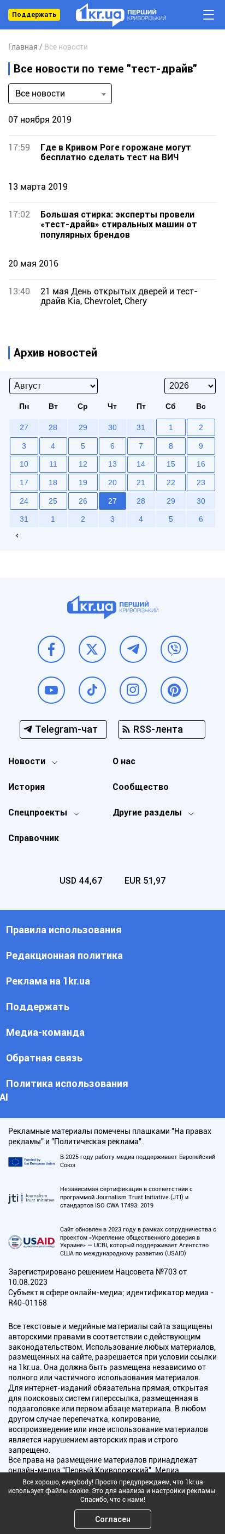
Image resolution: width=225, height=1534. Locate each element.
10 (24, 464)
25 (53, 501)
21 (141, 482)
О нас (123, 761)
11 (53, 464)
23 (201, 482)
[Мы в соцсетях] (51, 649)
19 (83, 482)
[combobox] (60, 93)
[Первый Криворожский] (121, 15)
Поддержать (34, 15)
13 (112, 464)
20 (112, 482)
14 (141, 464)
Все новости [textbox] (40, 93)
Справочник (33, 838)
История (26, 787)
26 (83, 501)
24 (24, 501)
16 (201, 464)
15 (171, 464)
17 (24, 482)
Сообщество (140, 787)
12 (83, 464)
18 (53, 482)
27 (112, 501)
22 (171, 482)
